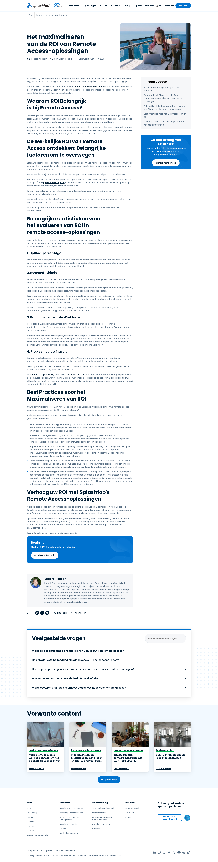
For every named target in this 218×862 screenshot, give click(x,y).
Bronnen (115, 5)
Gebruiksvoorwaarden (65, 850)
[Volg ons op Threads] (164, 852)
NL (160, 5)
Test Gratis (183, 5)
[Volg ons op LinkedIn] (154, 852)
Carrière (30, 821)
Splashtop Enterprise (53, 182)
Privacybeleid (46, 850)
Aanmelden (168, 5)
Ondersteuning (100, 802)
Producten (74, 5)
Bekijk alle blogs (109, 779)
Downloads (149, 5)
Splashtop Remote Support (71, 812)
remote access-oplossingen (89, 86)
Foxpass (63, 828)
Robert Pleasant (39, 58)
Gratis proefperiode (165, 162)
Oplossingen (89, 5)
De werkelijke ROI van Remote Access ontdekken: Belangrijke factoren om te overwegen (163, 98)
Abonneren (80, 612)
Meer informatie (36, 768)
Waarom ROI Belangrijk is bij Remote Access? (161, 89)
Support (138, 5)
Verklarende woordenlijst (37, 835)
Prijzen (103, 5)
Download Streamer (101, 824)
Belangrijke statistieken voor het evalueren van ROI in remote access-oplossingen (165, 108)
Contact (30, 830)
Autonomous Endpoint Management (69, 818)
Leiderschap (32, 812)
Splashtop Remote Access (71, 808)
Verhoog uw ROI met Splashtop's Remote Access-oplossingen (164, 123)
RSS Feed (62, 612)
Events (30, 817)
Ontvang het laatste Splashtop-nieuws (171, 804)
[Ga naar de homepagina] (38, 5)
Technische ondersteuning (104, 808)
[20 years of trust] (56, 5)
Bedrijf (127, 5)
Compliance (32, 850)
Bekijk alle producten (69, 833)
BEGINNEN (130, 802)
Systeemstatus (99, 812)
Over (29, 802)
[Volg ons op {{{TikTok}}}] (189, 852)
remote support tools (42, 374)
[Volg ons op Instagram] (159, 852)
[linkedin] (37, 613)
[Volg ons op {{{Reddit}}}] (184, 852)
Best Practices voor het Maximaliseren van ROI (165, 115)
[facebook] (42, 613)
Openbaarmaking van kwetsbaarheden (102, 818)
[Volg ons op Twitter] (174, 852)
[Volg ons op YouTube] (179, 852)
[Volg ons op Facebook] (169, 852)
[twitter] (47, 613)
